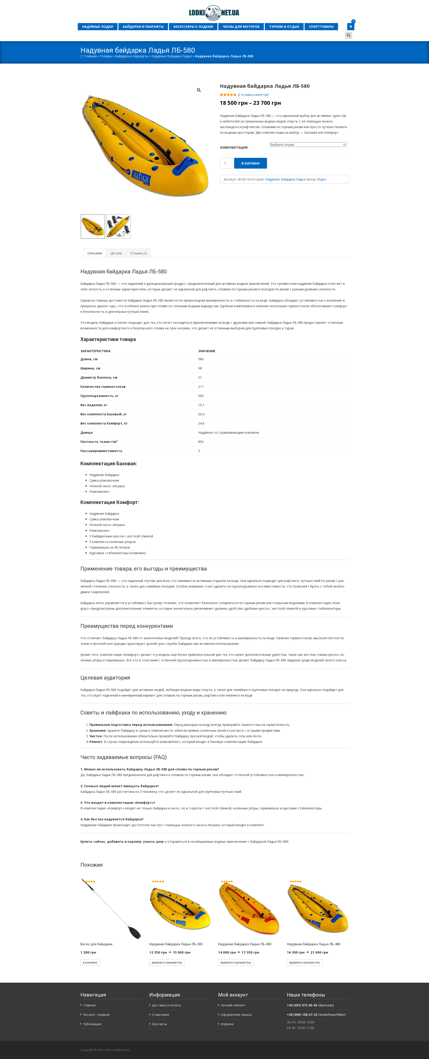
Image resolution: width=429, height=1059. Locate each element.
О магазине (160, 1014)
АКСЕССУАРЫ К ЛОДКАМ (193, 26)
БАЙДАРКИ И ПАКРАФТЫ (143, 26)
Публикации (92, 1024)
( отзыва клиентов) (253, 94)
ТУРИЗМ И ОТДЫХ (284, 26)
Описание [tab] (94, 253)
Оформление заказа (236, 1014)
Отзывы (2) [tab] (138, 253)
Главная (90, 56)
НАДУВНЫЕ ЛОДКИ (97, 26)
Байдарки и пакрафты (131, 56)
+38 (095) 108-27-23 (302, 1014)
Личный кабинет (233, 1005)
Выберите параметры (167, 962)
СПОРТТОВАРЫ (321, 26)
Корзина (227, 1024)
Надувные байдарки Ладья (171, 56)
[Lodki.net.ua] (214, 10)
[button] (202, 88)
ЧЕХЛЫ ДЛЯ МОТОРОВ (241, 26)
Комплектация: (234, 147)
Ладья (321, 179)
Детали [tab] (116, 253)
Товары (106, 56)
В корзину (251, 163)
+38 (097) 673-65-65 (302, 1005)
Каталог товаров (96, 1014)
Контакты (159, 1024)
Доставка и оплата (166, 1005)
